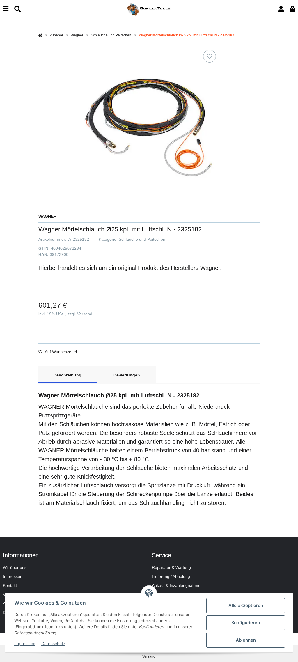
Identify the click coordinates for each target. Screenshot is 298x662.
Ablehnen (246, 640)
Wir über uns (14, 567)
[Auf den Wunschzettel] (209, 56)
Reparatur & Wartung (171, 567)
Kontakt (10, 585)
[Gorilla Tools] (149, 9)
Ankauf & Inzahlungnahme (176, 585)
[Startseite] (40, 35)
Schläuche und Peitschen (142, 239)
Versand (84, 313)
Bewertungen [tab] (126, 375)
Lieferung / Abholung (171, 576)
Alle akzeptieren (245, 605)
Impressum (13, 576)
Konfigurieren (245, 622)
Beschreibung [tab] (67, 375)
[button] (281, 9)
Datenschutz (53, 643)
